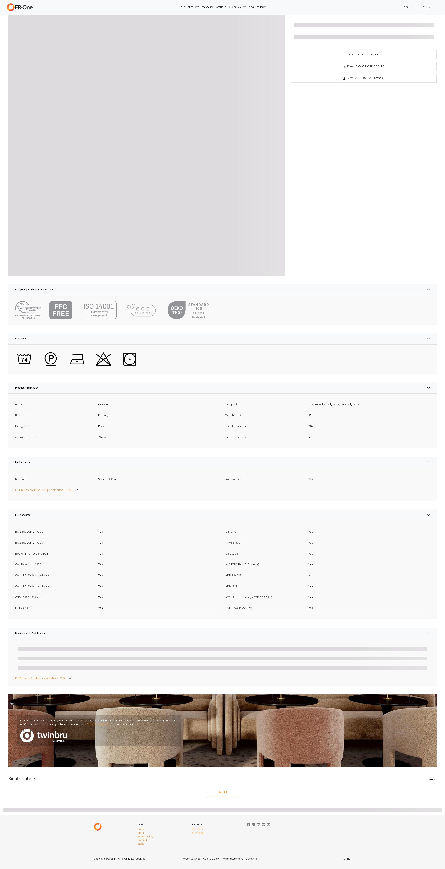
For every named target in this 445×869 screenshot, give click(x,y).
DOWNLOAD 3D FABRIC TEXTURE (365, 66)
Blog (251, 7)
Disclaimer (252, 858)
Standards (208, 7)
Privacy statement (232, 858)
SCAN (406, 7)
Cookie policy (211, 858)
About (141, 832)
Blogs (141, 843)
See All (433, 779)
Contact (261, 7)
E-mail (347, 858)
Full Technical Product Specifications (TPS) (40, 678)
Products (193, 7)
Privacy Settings (190, 858)
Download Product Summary (366, 78)
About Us (221, 7)
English (427, 7)
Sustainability (237, 7)
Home (182, 7)
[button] (364, 54)
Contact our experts (98, 724)
